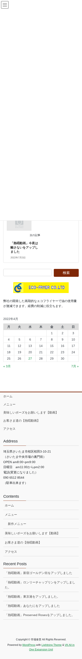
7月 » (75, 366)
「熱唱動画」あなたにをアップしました (32, 605)
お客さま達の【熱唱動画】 (21, 420)
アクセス (9, 428)
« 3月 (7, 366)
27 (30, 358)
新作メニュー (17, 524)
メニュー (9, 404)
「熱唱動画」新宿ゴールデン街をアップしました (38, 573)
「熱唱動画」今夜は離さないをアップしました (24, 247)
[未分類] (19, 223)
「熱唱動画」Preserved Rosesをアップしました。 (40, 615)
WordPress (28, 645)
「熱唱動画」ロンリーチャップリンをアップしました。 (40, 585)
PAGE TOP (76, 635)
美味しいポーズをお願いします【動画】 (30, 412)
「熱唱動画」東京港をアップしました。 (32, 596)
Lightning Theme (52, 645)
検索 (66, 273)
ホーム (7, 396)
